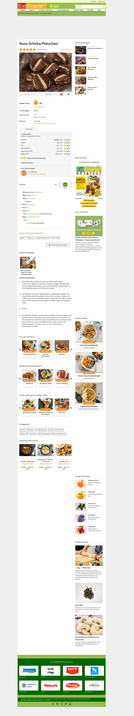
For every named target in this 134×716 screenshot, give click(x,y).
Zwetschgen (91, 515)
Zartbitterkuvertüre (33, 217)
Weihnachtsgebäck (44, 434)
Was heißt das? (39, 107)
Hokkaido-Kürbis (93, 480)
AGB (45, 699)
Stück (65, 188)
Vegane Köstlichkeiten (89, 406)
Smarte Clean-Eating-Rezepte (89, 376)
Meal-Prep (62, 412)
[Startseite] (32, 5)
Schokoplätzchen (41, 429)
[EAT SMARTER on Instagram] (62, 704)
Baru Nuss (79, 605)
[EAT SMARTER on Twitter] (66, 704)
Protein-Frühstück (62, 383)
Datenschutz (57, 699)
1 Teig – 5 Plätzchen (83, 568)
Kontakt (40, 699)
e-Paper (100, 198)
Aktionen (90, 10)
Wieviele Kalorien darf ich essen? (45, 123)
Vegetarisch (23, 434)
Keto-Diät (62, 354)
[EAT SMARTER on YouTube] (70, 704)
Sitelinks (34, 699)
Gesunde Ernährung (46, 10)
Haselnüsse (38, 192)
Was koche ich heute (29, 412)
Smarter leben (78, 10)
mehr (68, 140)
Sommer (23, 10)
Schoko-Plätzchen (93, 58)
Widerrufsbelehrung (84, 699)
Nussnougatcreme (33, 214)
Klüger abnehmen (63, 10)
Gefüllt (51, 429)
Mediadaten (40, 700)
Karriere (29, 699)
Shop (99, 10)
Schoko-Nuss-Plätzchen (95, 48)
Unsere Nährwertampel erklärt (36, 158)
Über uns (23, 699)
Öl (27, 220)
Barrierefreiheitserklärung (28, 700)
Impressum (50, 699)
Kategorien (47, 700)
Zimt (28, 208)
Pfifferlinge (91, 492)
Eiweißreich (29, 383)
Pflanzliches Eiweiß (45, 383)
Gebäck (22, 429)
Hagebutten (92, 526)
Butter (34, 195)
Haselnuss (30, 238)
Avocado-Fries (63, 461)
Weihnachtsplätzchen (59, 434)
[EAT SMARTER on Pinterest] (57, 704)
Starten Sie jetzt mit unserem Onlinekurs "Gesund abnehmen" (87, 238)
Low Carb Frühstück (29, 354)
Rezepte (32, 10)
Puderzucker (31, 198)
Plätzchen (30, 429)
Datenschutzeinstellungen (69, 699)
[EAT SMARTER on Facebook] (53, 704)
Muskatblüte (31, 205)
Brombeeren (92, 503)
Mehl (28, 211)
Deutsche (33, 434)
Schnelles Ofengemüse (27, 461)
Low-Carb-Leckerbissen (89, 345)
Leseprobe (78, 198)
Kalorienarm (59, 429)
